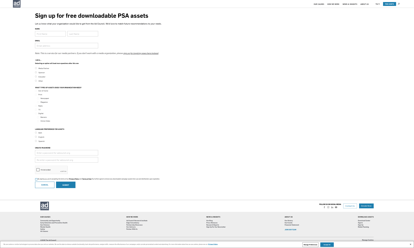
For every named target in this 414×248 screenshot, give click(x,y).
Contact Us (350, 205)
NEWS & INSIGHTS (350, 4)
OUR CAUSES (319, 4)
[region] (207, 244)
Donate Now (366, 205)
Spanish (41, 141)
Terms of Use (86, 179)
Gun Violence (45, 225)
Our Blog (209, 220)
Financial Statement (292, 225)
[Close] (410, 244)
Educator (41, 76)
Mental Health (45, 227)
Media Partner (43, 68)
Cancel (44, 185)
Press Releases (212, 223)
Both (40, 132)
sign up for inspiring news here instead (140, 53)
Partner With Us (132, 229)
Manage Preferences (310, 245)
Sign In (378, 4)
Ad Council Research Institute (136, 220)
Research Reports (212, 225)
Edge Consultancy (132, 223)
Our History (289, 220)
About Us (289, 217)
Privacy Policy (74, 179)
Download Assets (366, 217)
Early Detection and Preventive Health (53, 223)
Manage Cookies (368, 240)
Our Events (288, 223)
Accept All (327, 245)
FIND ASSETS (389, 4)
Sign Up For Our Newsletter (216, 227)
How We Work (132, 217)
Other (40, 81)
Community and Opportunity (50, 220)
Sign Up (360, 225)
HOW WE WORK (333, 4)
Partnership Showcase (134, 225)
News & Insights (213, 217)
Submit (65, 185)
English (41, 137)
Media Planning (363, 227)
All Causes (44, 231)
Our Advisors (131, 227)
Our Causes (45, 217)
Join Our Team (290, 230)
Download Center (364, 220)
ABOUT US (364, 4)
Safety (42, 229)
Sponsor (41, 72)
